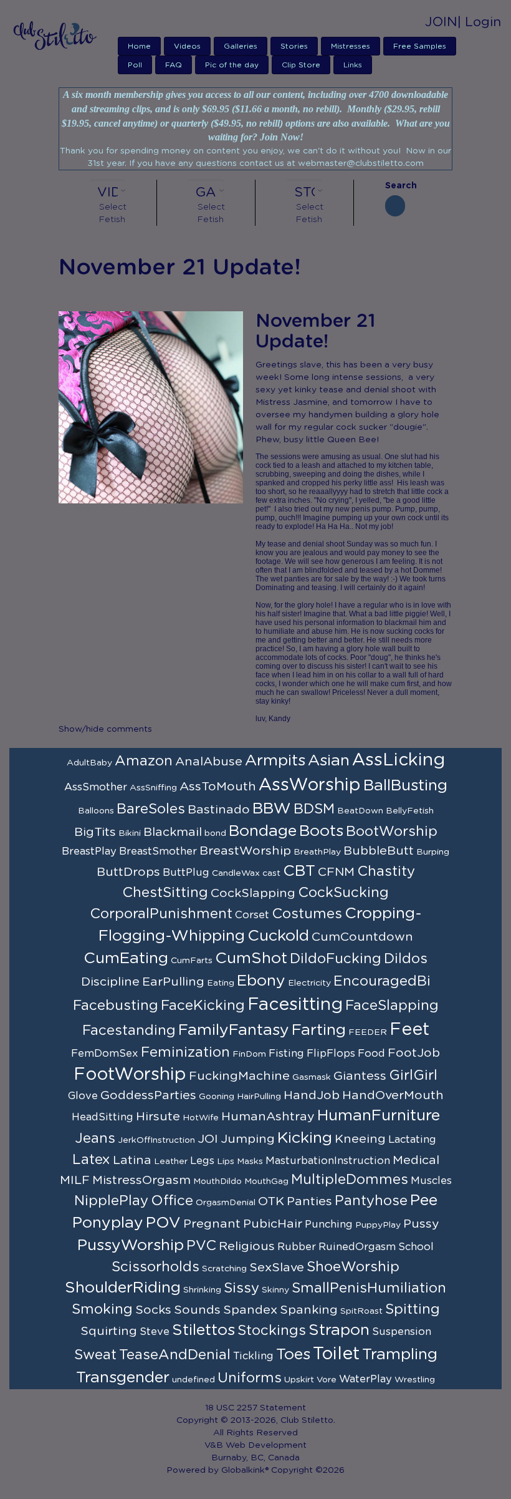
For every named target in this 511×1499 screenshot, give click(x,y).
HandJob (312, 1095)
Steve (155, 1332)
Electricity (309, 983)
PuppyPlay (378, 1225)
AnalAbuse (208, 761)
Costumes (307, 914)
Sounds (197, 1310)
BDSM (314, 809)
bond (215, 833)
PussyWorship (130, 1245)
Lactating (412, 1140)
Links (352, 65)
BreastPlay (89, 851)
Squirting (108, 1331)
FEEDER (367, 1032)
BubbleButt (378, 851)
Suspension (401, 1332)
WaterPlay (365, 1379)
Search (395, 186)
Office (172, 1201)
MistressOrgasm (141, 1180)
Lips (225, 1161)
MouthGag (266, 1181)
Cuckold (278, 936)
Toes (293, 1354)
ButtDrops (128, 872)
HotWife (201, 1117)
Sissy (241, 1288)
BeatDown (360, 811)
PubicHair (272, 1224)
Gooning (216, 1096)
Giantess (359, 1076)
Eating (220, 983)
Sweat (95, 1355)
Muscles (431, 1181)
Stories (294, 46)
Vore (327, 1379)
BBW (271, 809)
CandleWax (236, 873)
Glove (83, 1096)
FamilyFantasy (233, 1030)
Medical (416, 1160)
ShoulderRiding (123, 1288)
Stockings (271, 1330)
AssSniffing (153, 787)
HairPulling (259, 1096)
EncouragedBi (382, 981)
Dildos (405, 959)
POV (163, 1223)
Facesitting (295, 1005)
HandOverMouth (393, 1095)
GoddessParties (148, 1095)
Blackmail (172, 832)
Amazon (144, 761)
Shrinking (202, 1290)
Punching (329, 1225)
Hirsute (158, 1116)
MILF (75, 1180)
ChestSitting (165, 893)
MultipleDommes (349, 1179)
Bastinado (219, 809)
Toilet (336, 1354)
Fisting (286, 1054)
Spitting (412, 1309)
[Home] (59, 35)
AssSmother (95, 787)
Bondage (263, 831)
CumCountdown (362, 937)
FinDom (249, 1054)
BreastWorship (245, 851)
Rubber (296, 1247)
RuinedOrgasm (357, 1247)
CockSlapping (253, 893)
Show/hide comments (105, 729)
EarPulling (173, 982)
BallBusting (405, 785)
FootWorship (130, 1075)
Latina (132, 1160)
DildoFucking (335, 959)
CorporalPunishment (161, 914)
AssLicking (398, 760)
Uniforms (249, 1378)
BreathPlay (317, 852)
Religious (247, 1246)
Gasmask (311, 1077)
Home (139, 46)
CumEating (126, 958)
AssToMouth (217, 786)
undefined (193, 1379)
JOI (208, 1139)
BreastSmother (158, 851)
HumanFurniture (378, 1115)
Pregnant (212, 1224)
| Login (479, 22)
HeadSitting (102, 1117)
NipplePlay (111, 1201)
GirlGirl (413, 1075)
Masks (250, 1161)
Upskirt (299, 1379)
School (416, 1247)
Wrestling (414, 1379)
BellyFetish (410, 811)
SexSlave (276, 1267)
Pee (423, 1200)
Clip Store (301, 65)
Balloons (96, 811)
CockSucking (343, 893)
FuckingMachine (239, 1076)
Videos (187, 46)
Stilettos (203, 1330)
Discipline (110, 982)
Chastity (386, 871)
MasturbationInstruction (327, 1161)
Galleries (240, 46)
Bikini (129, 833)
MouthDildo (217, 1181)
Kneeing (360, 1139)
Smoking (102, 1309)
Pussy (421, 1224)
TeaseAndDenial (175, 1355)
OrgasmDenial (226, 1202)
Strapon (339, 1330)
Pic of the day (232, 65)
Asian (329, 761)
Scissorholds (155, 1267)
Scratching (224, 1268)
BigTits (95, 832)
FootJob (414, 1053)
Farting (319, 1030)
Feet (409, 1030)
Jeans (95, 1138)
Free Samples (419, 46)
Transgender (123, 1377)
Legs (202, 1161)
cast (271, 873)
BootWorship (391, 831)
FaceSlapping (392, 1005)
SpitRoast (361, 1311)
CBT (299, 871)
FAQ (173, 65)
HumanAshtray (268, 1116)
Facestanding (129, 1030)
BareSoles (151, 809)
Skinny (275, 1290)
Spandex (250, 1310)
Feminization (185, 1052)
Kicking (304, 1138)
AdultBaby (89, 763)
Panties (309, 1201)
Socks (153, 1310)
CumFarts (192, 960)
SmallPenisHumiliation (369, 1288)
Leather (171, 1161)
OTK (271, 1201)
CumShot (251, 958)
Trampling (399, 1354)
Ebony (261, 981)
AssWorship (310, 785)
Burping (432, 852)
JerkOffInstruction (156, 1140)
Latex (91, 1160)
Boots (321, 831)
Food (371, 1054)
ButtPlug (186, 873)
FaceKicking (203, 1005)
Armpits (275, 761)
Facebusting (115, 1005)
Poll (135, 65)
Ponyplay (107, 1223)
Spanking (309, 1310)
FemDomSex (104, 1054)
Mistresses (350, 46)
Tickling (253, 1356)
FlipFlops (331, 1054)
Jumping (248, 1139)
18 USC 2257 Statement (255, 1408)
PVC (201, 1246)
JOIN (441, 22)
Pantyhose (371, 1201)
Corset (252, 915)
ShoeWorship (353, 1267)
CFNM (336, 872)
